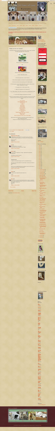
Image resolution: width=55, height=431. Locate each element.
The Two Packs (14, 25)
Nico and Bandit (22, 100)
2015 (40, 161)
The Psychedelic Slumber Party (41, 217)
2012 (40, 165)
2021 (40, 152)
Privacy (44, 65)
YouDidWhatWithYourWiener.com (39, 314)
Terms (42, 65)
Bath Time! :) (41, 180)
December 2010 (42, 169)
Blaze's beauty (41, 231)
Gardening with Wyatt (39, 382)
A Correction (41, 230)
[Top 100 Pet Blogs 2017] (42, 404)
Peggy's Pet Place (22, 113)
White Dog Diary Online (39, 336)
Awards (13, 131)
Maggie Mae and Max (14, 135)
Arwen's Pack (22, 114)
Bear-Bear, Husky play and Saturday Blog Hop (42, 226)
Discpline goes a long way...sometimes (42, 199)
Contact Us (40, 25)
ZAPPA (30, 25)
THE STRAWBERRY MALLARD (22, 101)
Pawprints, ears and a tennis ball (39, 395)
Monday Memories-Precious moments (42, 222)
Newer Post (10, 190)
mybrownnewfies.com (39, 370)
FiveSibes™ (39, 307)
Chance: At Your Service (41, 202)
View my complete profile (41, 41)
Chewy (12, 171)
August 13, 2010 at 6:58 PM (15, 168)
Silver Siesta (41, 197)
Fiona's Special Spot (42, 176)
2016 (40, 159)
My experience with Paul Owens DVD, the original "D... (42, 220)
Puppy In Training (39, 347)
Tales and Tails (39, 366)
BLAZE (33, 25)
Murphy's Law (22, 109)
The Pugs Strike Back (22, 110)
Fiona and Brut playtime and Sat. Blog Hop (42, 183)
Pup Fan (21, 62)
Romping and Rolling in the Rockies (39, 318)
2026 (40, 145)
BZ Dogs (39, 384)
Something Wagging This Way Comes (39, 377)
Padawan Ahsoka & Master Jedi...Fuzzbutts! (22, 112)
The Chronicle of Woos (39, 332)
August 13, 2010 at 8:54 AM (15, 156)
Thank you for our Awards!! (42, 213)
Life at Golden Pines (39, 324)
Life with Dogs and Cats (39, 351)
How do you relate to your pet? (42, 193)
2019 (40, 155)
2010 (40, 168)
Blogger (40, 425)
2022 (40, 151)
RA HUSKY (39, 304)
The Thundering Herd (39, 341)
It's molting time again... (41, 191)
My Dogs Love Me (39, 387)
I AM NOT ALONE (42, 200)
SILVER (21, 25)
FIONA (27, 25)
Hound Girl (22, 111)
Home (10, 25)
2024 (40, 148)
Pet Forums (39, 363)
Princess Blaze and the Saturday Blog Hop (42, 211)
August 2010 (42, 175)
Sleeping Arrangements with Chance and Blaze (42, 186)
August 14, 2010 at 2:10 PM (15, 185)
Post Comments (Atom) (16, 192)
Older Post (34, 190)
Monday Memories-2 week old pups (42, 233)
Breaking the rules (42, 228)
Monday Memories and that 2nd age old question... (42, 178)
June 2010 (41, 237)
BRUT (24, 25)
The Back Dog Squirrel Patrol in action (42, 215)
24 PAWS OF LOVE (39, 327)
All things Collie (39, 310)
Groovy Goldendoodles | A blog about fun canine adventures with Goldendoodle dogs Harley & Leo (39, 357)
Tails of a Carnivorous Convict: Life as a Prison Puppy (22, 115)
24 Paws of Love (41, 39)
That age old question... (43, 224)
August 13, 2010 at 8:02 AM (15, 148)
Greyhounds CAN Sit (39, 373)
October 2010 (42, 172)
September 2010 (42, 173)
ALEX (18, 25)
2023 (40, 149)
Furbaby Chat (20, 72)
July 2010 (41, 235)
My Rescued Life (39, 391)
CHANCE (36, 25)
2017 (40, 158)
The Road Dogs (22, 102)
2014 (40, 162)
